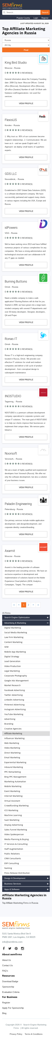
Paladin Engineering (18, 504)
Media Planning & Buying (16, 839)
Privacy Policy (16, 1034)
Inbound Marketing (13, 767)
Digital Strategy (11, 656)
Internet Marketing (13, 796)
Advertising (9, 719)
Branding (8, 723)
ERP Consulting (11, 863)
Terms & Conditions (33, 1034)
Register (44, 18)
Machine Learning (13, 815)
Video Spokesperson (14, 834)
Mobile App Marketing (15, 651)
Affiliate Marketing (13, 733)
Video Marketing (12, 747)
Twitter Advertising (13, 695)
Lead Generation (12, 661)
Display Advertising (13, 824)
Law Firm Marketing (13, 637)
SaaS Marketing (11, 820)
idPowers (11, 227)
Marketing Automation (15, 781)
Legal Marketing (12, 671)
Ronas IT (11, 339)
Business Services (12, 884)
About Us (6, 960)
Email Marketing (12, 757)
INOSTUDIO (13, 396)
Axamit (10, 551)
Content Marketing (13, 642)
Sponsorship (8, 986)
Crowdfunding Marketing (16, 805)
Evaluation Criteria (10, 992)
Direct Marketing (12, 752)
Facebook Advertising (14, 690)
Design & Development (14, 878)
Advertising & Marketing (15, 623)
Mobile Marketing (12, 786)
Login (36, 18)
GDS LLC (11, 174)
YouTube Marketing (13, 714)
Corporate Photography (15, 675)
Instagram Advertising (15, 709)
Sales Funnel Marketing (15, 829)
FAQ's (5, 971)
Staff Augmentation (13, 849)
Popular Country (23, 18)
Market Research (12, 685)
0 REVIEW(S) (26, 73)
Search (45, 12)
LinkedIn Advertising (14, 699)
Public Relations (12, 853)
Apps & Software (11, 889)
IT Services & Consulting (16, 844)
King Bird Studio (16, 62)
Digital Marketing (12, 627)
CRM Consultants (12, 858)
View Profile (26, 103)
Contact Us (7, 965)
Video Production (12, 666)
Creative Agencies (13, 728)
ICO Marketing (11, 810)
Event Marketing (12, 791)
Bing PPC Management (15, 776)
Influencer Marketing (14, 738)
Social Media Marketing (15, 632)
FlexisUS (11, 120)
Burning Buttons (16, 281)
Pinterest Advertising (14, 704)
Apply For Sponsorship (13, 1008)
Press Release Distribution (17, 873)
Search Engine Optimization (17, 617)
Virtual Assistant (12, 800)
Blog (4, 1013)
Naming (8, 868)
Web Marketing (11, 743)
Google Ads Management (16, 680)
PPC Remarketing (12, 771)
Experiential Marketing (15, 762)
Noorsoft (11, 453)
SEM (6, 646)
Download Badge (10, 981)
